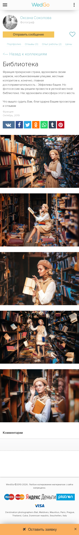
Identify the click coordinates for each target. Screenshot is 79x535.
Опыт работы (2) (52, 44)
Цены (68, 44)
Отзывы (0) (31, 44)
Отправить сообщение (28, 34)
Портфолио (14, 44)
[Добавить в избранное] (72, 34)
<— (25, 54)
